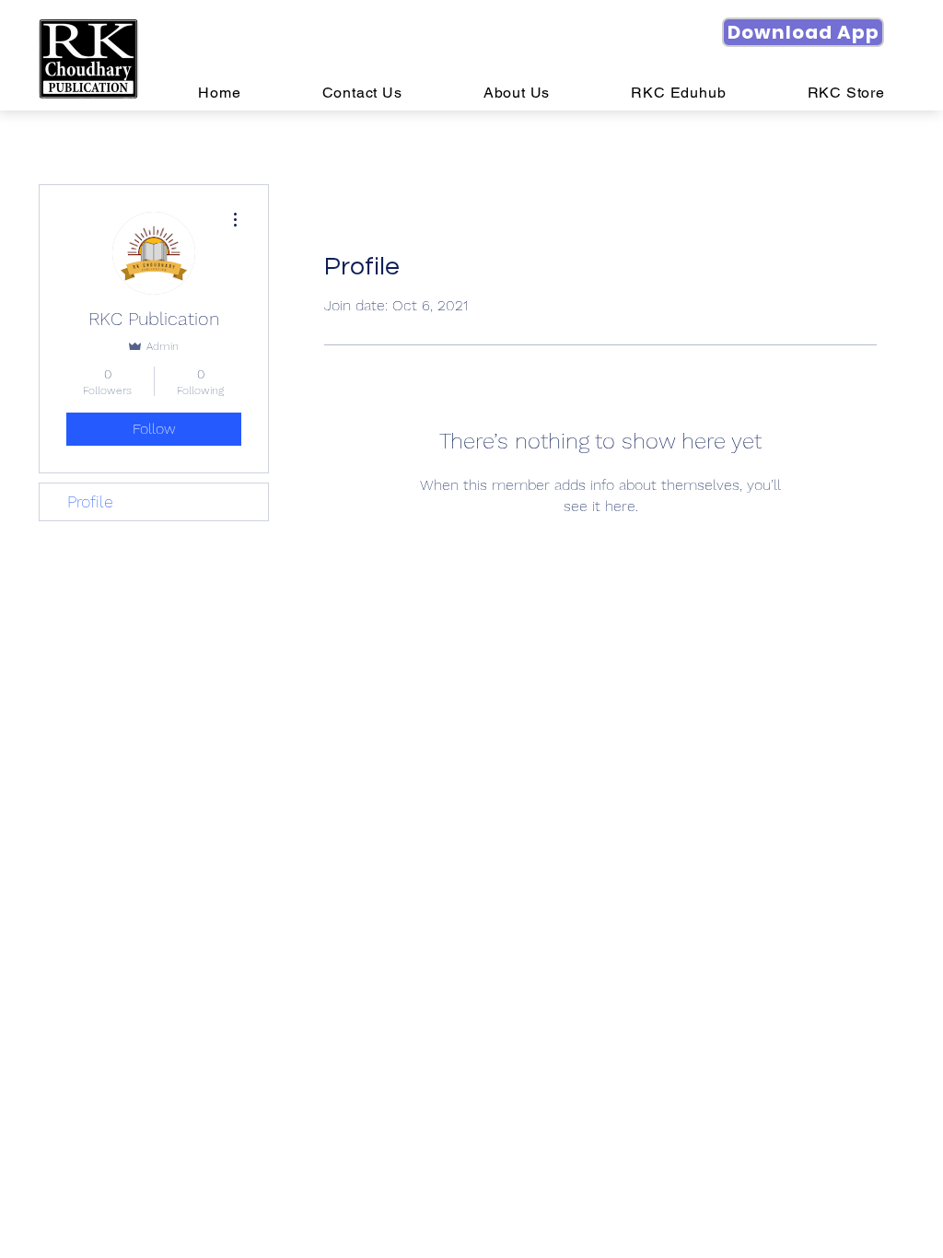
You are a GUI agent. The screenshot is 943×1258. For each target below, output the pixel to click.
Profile (90, 501)
